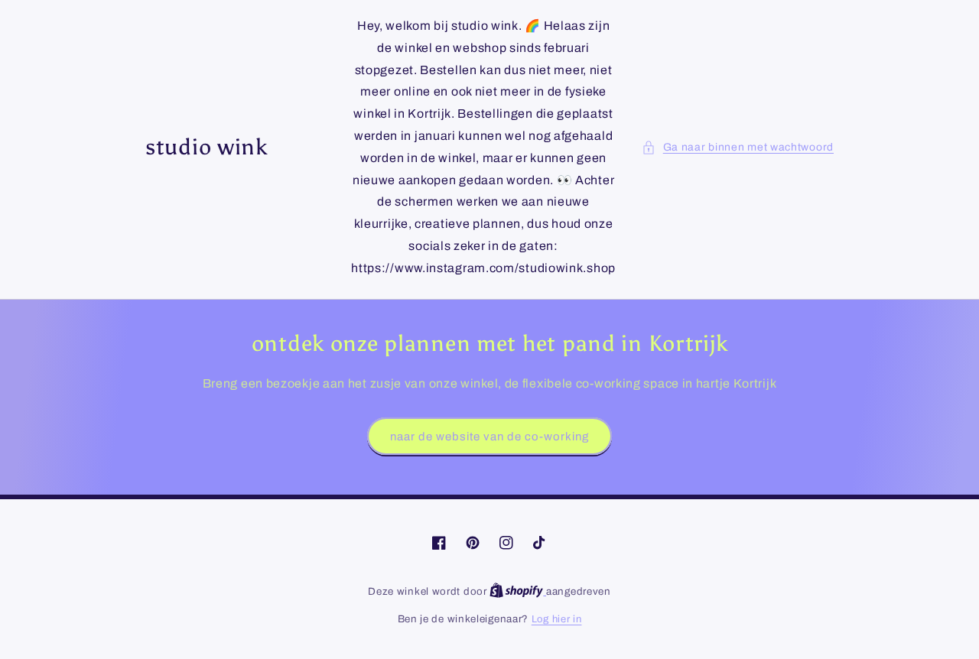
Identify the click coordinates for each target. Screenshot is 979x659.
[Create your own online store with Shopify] (518, 591)
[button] (738, 147)
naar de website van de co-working (489, 436)
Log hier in (557, 619)
